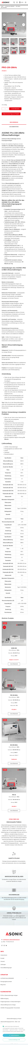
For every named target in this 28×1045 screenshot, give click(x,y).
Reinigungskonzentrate (6, 981)
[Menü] (25, 2)
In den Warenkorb (15, 108)
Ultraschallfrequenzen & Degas (8, 1004)
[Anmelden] (17, 2)
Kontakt (2, 958)
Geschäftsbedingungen (6, 967)
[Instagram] (4, 945)
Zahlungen (3, 964)
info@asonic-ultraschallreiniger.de (11, 939)
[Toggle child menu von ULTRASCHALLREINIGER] (26, 978)
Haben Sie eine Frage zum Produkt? (11, 113)
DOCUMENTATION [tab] (13, 126)
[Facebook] (2, 945)
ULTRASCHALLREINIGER (7, 978)
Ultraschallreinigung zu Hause (14, 1018)
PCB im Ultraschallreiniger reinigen (9, 995)
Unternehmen (4, 955)
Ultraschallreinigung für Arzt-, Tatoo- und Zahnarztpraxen (10, 1022)
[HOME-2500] (14, 633)
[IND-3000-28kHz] (14, 730)
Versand (3, 961)
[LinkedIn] (6, 945)
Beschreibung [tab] (14, 122)
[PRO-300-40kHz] (14, 680)
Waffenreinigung (4, 998)
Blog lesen (3, 984)
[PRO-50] (14, 780)
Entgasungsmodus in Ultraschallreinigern (10, 1001)
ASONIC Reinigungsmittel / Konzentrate (10, 1007)
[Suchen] (14, 2)
